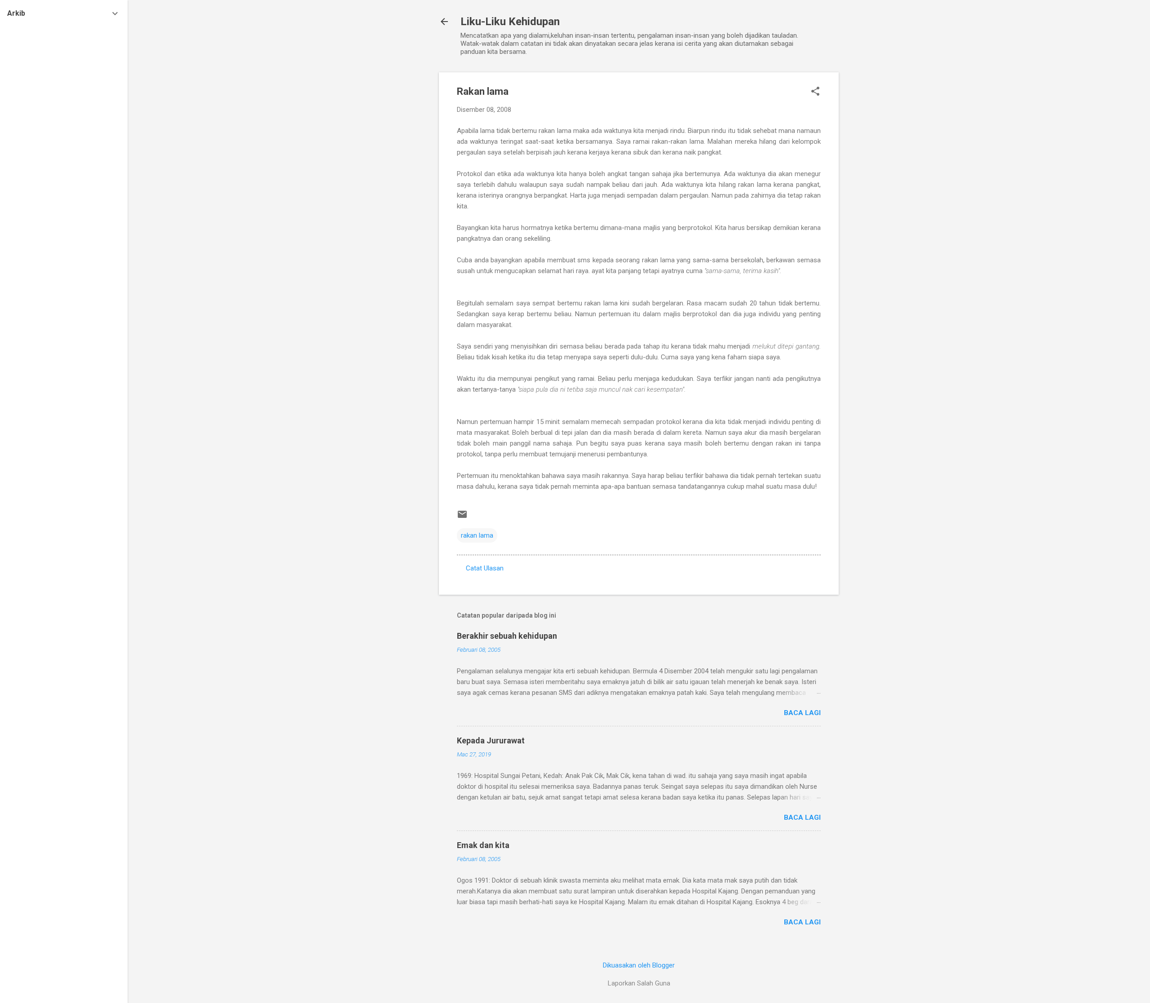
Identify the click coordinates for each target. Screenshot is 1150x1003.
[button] (815, 92)
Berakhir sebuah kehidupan (507, 636)
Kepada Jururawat (491, 740)
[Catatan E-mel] (462, 517)
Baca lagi (802, 713)
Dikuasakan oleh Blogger (639, 965)
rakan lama (477, 535)
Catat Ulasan (485, 568)
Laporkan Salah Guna (639, 983)
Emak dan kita (483, 845)
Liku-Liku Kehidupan (510, 21)
